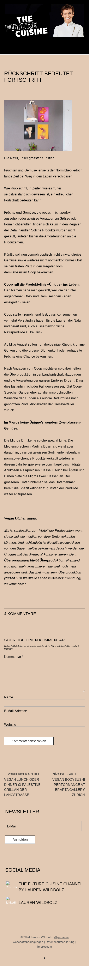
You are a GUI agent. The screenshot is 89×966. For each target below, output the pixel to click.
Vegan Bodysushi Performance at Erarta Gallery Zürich (68, 784)
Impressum (44, 946)
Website (10, 724)
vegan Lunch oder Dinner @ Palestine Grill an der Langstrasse (22, 784)
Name (8, 697)
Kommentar (13, 656)
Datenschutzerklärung (60, 941)
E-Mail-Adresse (15, 711)
